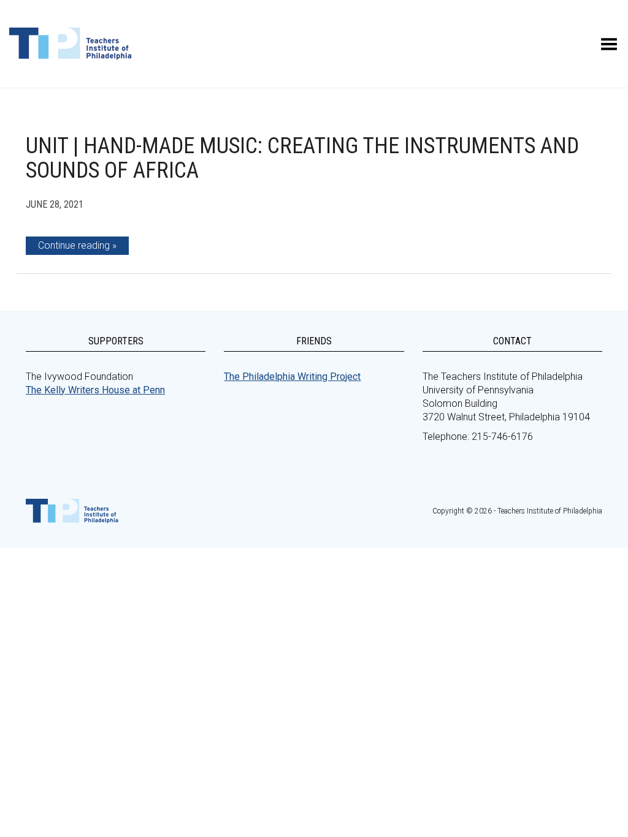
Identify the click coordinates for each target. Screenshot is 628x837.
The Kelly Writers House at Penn (95, 390)
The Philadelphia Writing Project (292, 376)
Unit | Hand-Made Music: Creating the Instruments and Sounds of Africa (302, 158)
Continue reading (74, 245)
